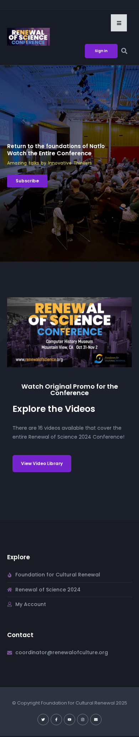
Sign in (101, 51)
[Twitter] (43, 719)
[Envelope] (96, 719)
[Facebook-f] (56, 719)
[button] (119, 22)
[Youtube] (69, 719)
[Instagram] (82, 719)
